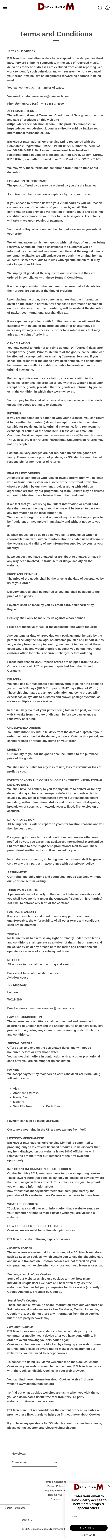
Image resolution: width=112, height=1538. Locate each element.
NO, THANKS (89, 1535)
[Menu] (5, 7)
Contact (55, 1499)
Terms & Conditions (55, 1482)
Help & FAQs (55, 1495)
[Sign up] (55, 1462)
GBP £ (25, 1520)
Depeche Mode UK (41, 1529)
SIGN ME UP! (89, 1527)
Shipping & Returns (55, 1490)
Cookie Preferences (15, 1508)
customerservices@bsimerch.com (76, 435)
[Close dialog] (109, 1486)
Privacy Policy (55, 1486)
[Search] (100, 8)
